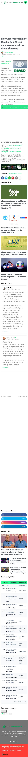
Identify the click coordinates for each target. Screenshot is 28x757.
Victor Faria (10, 288)
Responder (5, 331)
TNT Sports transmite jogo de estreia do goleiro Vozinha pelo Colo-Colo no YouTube (18, 561)
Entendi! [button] (5, 754)
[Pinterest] (12, 177)
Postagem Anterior (6, 396)
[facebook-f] (10, 741)
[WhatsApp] (9, 177)
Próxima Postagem (21, 396)
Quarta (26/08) (14, 582)
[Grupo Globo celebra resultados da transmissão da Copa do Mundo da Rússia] (14, 219)
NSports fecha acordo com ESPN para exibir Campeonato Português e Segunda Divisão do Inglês (18, 570)
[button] (2, 2)
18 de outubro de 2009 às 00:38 (13, 289)
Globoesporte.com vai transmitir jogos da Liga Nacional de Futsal (13, 253)
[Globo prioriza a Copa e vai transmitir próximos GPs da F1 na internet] (14, 265)
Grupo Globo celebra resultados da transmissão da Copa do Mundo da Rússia (13, 230)
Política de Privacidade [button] (15, 750)
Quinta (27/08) (22, 582)
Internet (20, 173)
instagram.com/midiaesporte (11, 152)
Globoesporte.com (12, 173)
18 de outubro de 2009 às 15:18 (13, 339)
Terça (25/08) (5, 582)
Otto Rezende (11, 338)
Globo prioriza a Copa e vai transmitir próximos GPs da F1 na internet (13, 276)
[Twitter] (6, 177)
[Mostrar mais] (19, 177)
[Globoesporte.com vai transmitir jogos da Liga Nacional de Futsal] (14, 243)
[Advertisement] (14, 21)
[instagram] (17, 741)
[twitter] (14, 741)
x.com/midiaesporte (15, 145)
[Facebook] (2, 177)
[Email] (16, 177)
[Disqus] (14, 416)
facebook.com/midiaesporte (11, 148)
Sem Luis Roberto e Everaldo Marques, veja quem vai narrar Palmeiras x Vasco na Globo (12, 552)
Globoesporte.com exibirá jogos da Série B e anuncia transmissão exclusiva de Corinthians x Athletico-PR (13, 204)
